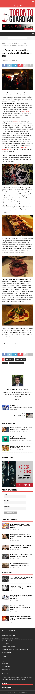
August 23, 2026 (15, 549)
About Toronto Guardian (8, 635)
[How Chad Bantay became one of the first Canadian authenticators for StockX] (5, 597)
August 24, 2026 (15, 529)
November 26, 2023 (16, 449)
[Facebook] (14, 5)
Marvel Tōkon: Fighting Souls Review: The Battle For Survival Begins (20, 525)
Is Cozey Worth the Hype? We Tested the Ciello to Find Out (19, 564)
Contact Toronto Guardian (9, 641)
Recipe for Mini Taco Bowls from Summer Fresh (20, 447)
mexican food (20, 359)
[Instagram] (17, 5)
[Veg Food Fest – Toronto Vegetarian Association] (5, 438)
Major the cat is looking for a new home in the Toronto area (21, 555)
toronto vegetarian (16, 363)
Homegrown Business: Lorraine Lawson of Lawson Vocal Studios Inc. (20, 536)
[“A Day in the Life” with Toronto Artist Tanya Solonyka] (5, 588)
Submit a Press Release (8, 646)
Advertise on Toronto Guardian (10, 638)
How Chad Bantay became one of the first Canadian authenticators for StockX (21, 596)
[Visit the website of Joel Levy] (16, 399)
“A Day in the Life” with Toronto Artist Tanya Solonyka (20, 587)
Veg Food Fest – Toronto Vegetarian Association (18, 437)
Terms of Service (6, 652)
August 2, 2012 (7, 60)
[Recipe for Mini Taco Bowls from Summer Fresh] (5, 448)
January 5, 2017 (15, 590)
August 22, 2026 (15, 558)
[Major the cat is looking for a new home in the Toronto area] (5, 556)
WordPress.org (6, 669)
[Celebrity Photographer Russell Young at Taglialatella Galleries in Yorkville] (5, 618)
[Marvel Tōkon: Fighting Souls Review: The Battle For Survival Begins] (5, 526)
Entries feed (5, 663)
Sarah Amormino (27, 440)
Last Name (7, 506)
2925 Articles (24, 389)
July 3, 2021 (14, 611)
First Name (7, 500)
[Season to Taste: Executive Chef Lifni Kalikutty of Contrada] (5, 547)
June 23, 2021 (15, 600)
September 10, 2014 (16, 440)
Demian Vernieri (24, 431)
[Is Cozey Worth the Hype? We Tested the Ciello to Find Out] (5, 565)
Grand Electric (25, 111)
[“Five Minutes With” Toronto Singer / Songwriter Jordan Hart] (5, 579)
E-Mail (5, 494)
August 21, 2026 (15, 567)
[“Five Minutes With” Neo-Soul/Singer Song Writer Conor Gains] (5, 608)
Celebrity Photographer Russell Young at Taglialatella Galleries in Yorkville (21, 618)
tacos (5, 363)
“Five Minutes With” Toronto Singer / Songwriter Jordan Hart (21, 578)
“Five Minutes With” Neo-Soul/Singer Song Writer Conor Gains (20, 607)
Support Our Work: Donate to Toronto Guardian (15, 649)
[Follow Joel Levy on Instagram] (18, 399)
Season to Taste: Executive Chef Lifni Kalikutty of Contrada (20, 546)
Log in (3, 661)
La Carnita (16, 121)
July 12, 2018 (14, 622)
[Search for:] (17, 38)
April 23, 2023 (15, 431)
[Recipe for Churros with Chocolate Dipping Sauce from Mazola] (5, 429)
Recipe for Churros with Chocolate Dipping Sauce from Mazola (21, 428)
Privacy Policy (5, 644)
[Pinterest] (21, 5)
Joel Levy (15, 60)
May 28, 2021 (15, 581)
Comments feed (6, 666)
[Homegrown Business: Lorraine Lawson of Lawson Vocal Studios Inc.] (5, 536)
